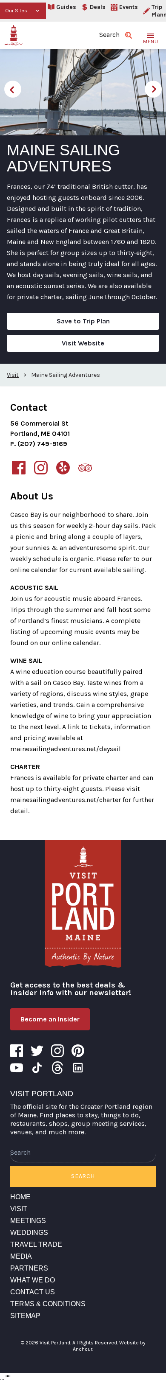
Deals (98, 7)
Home (20, 1197)
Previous (12, 89)
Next (153, 89)
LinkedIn (77, 1067)
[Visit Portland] (13, 35)
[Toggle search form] (128, 35)
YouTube (16, 1067)
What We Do (32, 1280)
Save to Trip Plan (83, 321)
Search (82, 1176)
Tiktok (37, 1067)
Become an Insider (50, 1019)
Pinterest (77, 1050)
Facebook (16, 1050)
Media (21, 1256)
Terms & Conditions (48, 1303)
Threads (57, 1067)
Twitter (37, 1050)
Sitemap (25, 1315)
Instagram (57, 1050)
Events (128, 7)
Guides (66, 7)
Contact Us (32, 1292)
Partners (29, 1268)
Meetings (28, 1220)
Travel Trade (36, 1244)
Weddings (29, 1232)
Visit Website (83, 343)
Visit (18, 1208)
